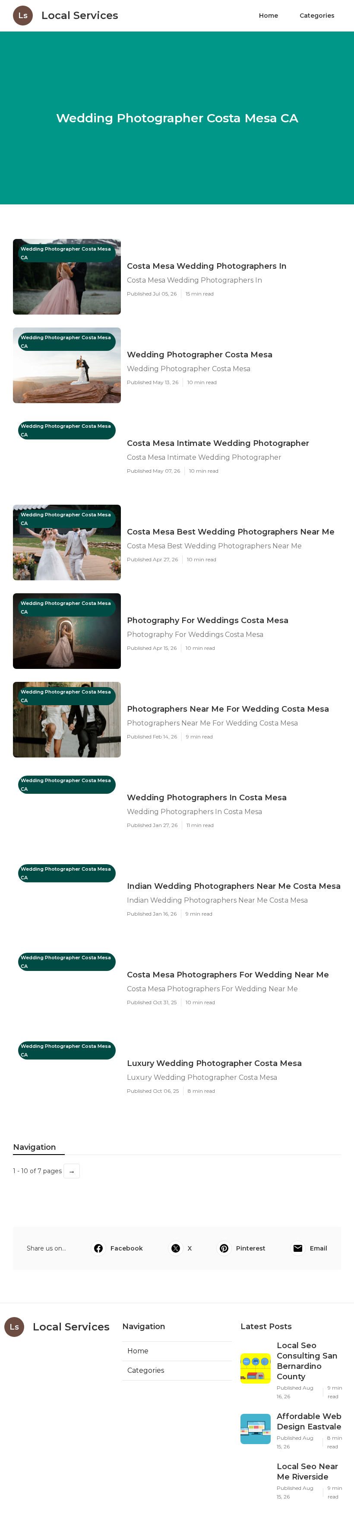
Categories (317, 15)
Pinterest (251, 1248)
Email (318, 1248)
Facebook (127, 1248)
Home (268, 15)
